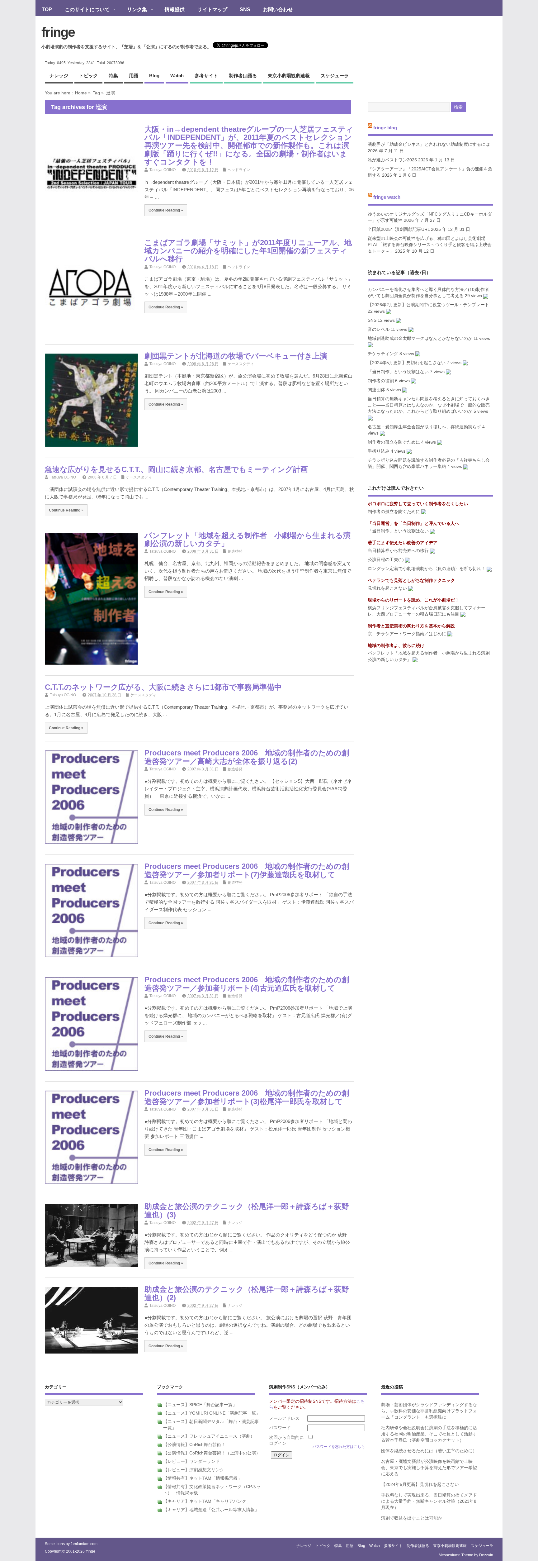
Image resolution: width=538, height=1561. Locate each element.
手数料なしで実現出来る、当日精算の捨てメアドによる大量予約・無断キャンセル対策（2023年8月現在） (429, 1501)
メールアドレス (284, 1418)
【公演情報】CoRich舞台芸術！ (194, 1444)
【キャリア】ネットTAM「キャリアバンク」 (207, 1501)
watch (177, 75)
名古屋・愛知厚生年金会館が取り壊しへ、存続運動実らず (424, 427)
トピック (88, 75)
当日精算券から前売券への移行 (398, 550)
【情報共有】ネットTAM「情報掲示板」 (202, 1478)
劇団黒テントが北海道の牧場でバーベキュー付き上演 (235, 356)
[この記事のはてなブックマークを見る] (485, 295)
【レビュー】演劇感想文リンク (193, 1470)
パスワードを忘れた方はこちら (339, 1446)
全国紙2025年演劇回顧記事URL (399, 229)
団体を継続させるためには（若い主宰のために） (429, 1451)
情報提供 (175, 9)
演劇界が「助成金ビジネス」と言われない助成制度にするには (429, 144)
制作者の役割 (381, 380)
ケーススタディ (241, 364)
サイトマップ (212, 9)
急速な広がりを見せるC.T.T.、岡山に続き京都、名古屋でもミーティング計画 (176, 469)
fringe (58, 32)
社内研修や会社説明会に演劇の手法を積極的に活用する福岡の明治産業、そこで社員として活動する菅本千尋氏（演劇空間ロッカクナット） (429, 1434)
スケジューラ (335, 75)
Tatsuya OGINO (162, 170)
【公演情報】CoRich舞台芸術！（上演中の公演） (211, 1453)
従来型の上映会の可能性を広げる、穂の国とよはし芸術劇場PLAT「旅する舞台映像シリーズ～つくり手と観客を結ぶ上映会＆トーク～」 (430, 245)
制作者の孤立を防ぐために (394, 442)
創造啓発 (235, 551)
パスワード (280, 1427)
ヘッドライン (239, 170)
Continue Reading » (166, 210)
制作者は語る (243, 75)
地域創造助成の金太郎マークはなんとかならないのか (420, 338)
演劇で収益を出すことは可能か (411, 1518)
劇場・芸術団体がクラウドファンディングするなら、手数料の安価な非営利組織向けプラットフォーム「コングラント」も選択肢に (429, 1411)
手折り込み (378, 451)
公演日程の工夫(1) (386, 559)
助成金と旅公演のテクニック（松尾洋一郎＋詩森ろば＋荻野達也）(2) (246, 1293)
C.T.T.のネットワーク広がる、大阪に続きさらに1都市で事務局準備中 (163, 687)
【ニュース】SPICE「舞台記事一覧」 (200, 1404)
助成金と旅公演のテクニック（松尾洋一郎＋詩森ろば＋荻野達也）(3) (246, 1210)
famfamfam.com (84, 1544)
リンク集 (134, 10)
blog (154, 75)
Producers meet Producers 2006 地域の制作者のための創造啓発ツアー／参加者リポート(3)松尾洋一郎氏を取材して (246, 1097)
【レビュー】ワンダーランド (191, 1461)
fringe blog (385, 127)
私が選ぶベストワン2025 (392, 160)
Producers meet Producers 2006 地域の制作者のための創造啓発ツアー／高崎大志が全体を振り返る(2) (246, 757)
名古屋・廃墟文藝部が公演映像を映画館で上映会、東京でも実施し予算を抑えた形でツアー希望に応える (429, 1468)
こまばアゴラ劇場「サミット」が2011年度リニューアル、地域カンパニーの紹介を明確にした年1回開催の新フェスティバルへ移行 (248, 250)
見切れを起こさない (387, 588)
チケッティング (383, 353)
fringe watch (386, 197)
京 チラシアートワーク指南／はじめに (407, 633)
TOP (47, 9)
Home (81, 92)
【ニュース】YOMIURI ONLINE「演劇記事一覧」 (211, 1413)
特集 (113, 75)
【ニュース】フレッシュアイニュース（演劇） (209, 1436)
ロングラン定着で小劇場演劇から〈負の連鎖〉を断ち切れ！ (426, 568)
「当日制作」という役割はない (398, 371)
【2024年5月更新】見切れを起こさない (407, 362)
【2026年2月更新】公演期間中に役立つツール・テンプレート (428, 304)
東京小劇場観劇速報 (289, 75)
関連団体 (376, 390)
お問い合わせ (278, 9)
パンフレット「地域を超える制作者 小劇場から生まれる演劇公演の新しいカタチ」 (247, 539)
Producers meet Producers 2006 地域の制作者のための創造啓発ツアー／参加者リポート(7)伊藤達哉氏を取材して (246, 870)
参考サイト (206, 75)
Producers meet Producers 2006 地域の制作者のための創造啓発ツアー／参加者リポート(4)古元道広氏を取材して (246, 983)
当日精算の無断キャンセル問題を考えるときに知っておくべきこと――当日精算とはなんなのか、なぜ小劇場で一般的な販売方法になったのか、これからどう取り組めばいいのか (429, 405)
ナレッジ (59, 75)
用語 (133, 75)
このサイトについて (84, 10)
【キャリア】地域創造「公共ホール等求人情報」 (211, 1509)
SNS (245, 9)
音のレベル (378, 329)
